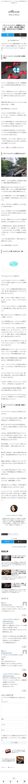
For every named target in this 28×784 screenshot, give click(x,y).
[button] (25, 383)
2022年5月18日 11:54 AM (8, 676)
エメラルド (14, 330)
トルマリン (13, 48)
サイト (3, 730)
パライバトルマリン (14, 534)
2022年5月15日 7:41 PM (6, 604)
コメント (4, 701)
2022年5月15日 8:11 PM (8, 621)
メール (3, 724)
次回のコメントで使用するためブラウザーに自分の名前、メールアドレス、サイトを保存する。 (14, 738)
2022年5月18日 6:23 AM (6, 653)
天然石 (3, 518)
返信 (24, 615)
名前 (2, 719)
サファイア (17, 332)
